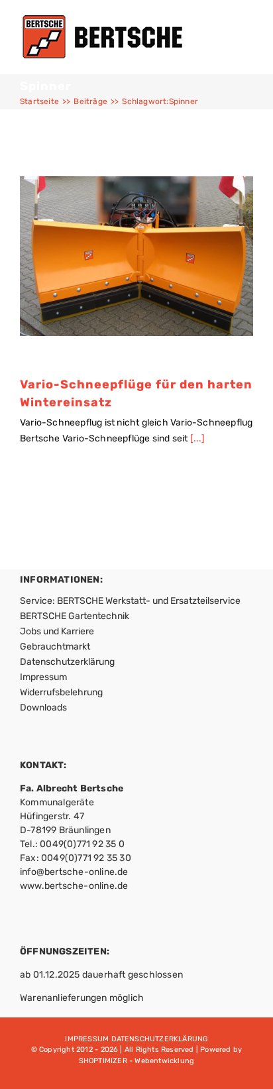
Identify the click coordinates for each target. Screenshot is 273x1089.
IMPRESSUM (87, 1039)
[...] (197, 438)
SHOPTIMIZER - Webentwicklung (137, 1061)
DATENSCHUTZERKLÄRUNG (159, 1039)
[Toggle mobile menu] (248, 37)
